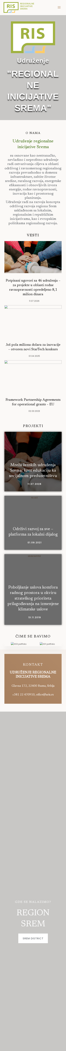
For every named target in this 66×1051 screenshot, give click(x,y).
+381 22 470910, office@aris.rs (33, 694)
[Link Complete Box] (33, 461)
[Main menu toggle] (59, 7)
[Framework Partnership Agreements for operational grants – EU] (33, 376)
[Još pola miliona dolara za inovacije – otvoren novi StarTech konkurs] (33, 321)
